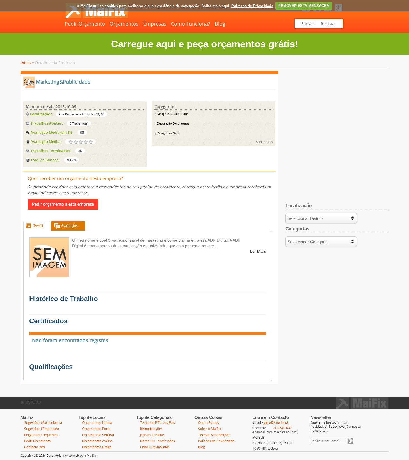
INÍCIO (32, 402)
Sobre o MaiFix (209, 429)
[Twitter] (317, 12)
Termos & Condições (214, 435)
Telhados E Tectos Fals (157, 423)
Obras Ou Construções (157, 441)
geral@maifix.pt (276, 422)
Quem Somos (208, 423)
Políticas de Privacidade (252, 6)
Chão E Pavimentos (155, 447)
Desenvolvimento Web (62, 455)
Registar (328, 23)
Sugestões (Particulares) (43, 423)
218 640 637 (282, 428)
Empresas (154, 24)
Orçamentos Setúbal (98, 435)
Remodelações (151, 429)
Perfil (38, 226)
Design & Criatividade (172, 114)
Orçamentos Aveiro (97, 441)
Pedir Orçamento (85, 24)
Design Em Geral (168, 133)
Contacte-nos (34, 447)
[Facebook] (306, 12)
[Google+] (339, 12)
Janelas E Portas (152, 435)
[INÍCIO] (96, 17)
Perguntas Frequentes (41, 435)
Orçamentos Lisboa (97, 423)
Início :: (27, 63)
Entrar (307, 23)
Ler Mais (258, 251)
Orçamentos (124, 24)
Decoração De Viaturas (172, 123)
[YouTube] (328, 12)
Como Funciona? (190, 24)
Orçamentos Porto (96, 429)
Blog (220, 24)
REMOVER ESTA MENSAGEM (304, 6)
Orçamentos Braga (97, 447)
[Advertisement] (336, 110)
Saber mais (264, 142)
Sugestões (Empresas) (41, 429)
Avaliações (69, 226)
